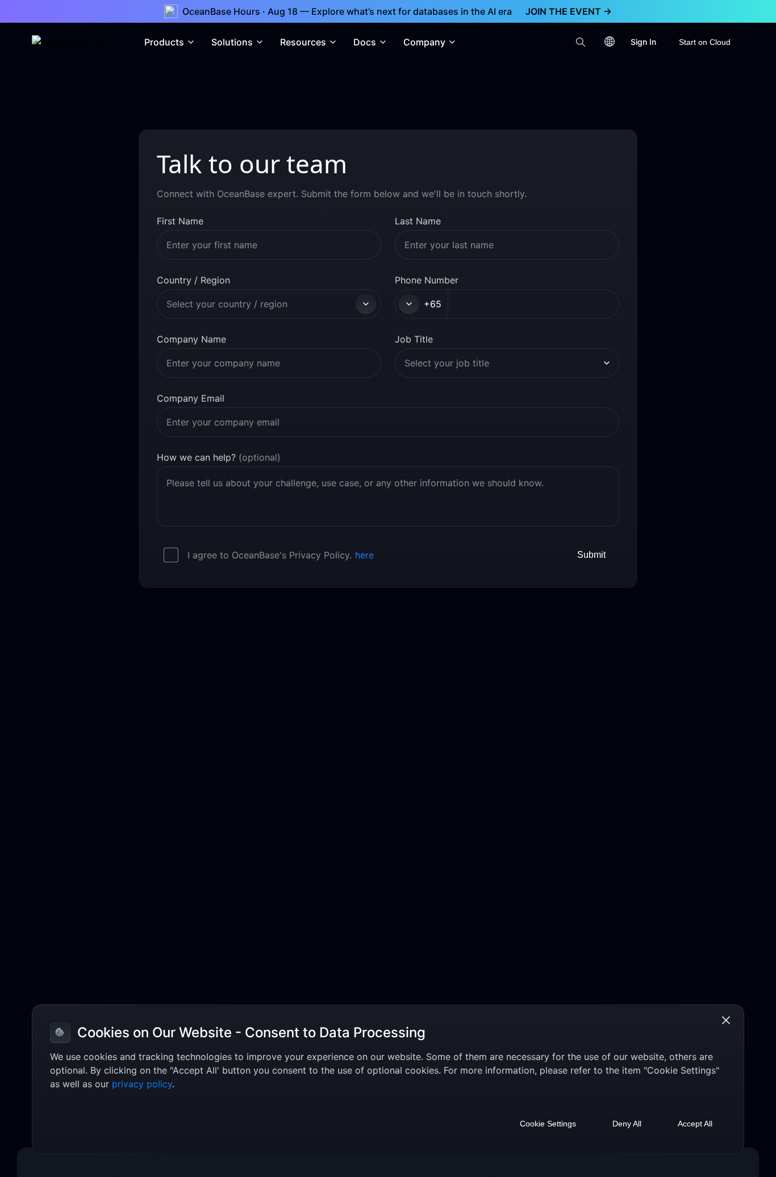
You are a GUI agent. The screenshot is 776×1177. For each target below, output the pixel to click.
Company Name (191, 339)
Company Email (190, 398)
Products (164, 42)
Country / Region (193, 280)
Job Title (414, 339)
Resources (303, 42)
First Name (180, 221)
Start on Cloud (705, 42)
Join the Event (568, 11)
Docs (364, 42)
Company (424, 42)
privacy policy (142, 1084)
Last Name (418, 221)
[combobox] (259, 304)
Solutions (232, 42)
